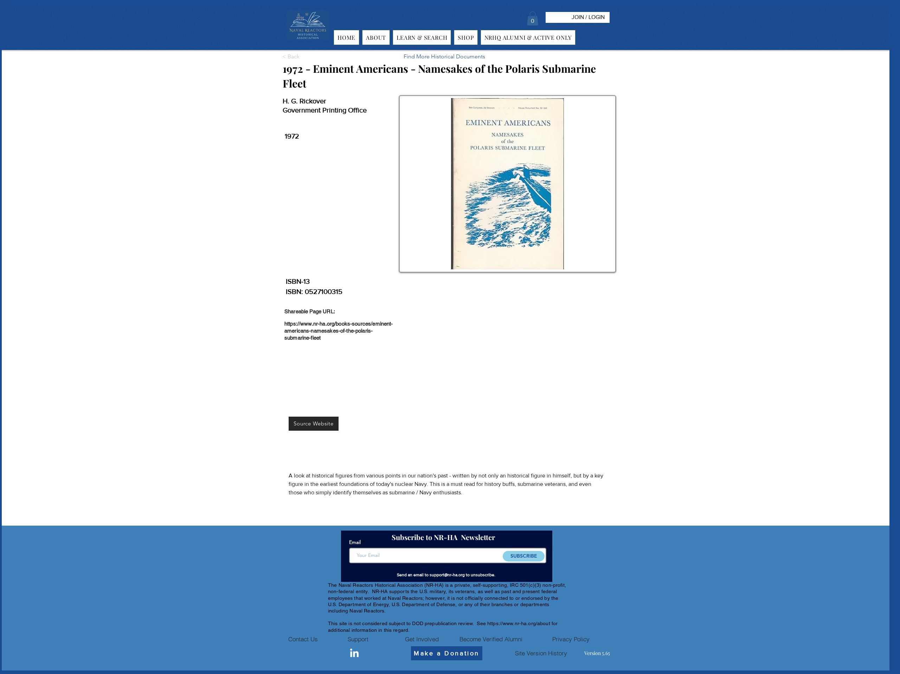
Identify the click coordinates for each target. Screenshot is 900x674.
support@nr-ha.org (447, 574)
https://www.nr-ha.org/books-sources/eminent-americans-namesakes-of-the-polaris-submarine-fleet (338, 331)
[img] (307, 41)
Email (355, 542)
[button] (533, 18)
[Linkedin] (354, 653)
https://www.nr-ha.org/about (518, 623)
